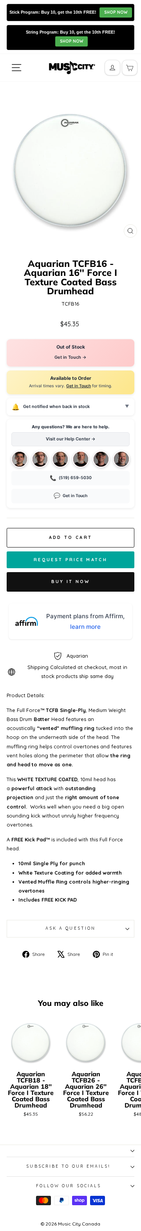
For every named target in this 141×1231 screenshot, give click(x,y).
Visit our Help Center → (71, 439)
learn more (85, 626)
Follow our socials (68, 1185)
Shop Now (115, 12)
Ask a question (70, 928)
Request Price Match (70, 559)
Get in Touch (78, 385)
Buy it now (70, 581)
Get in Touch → (70, 357)
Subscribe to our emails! (68, 1166)
